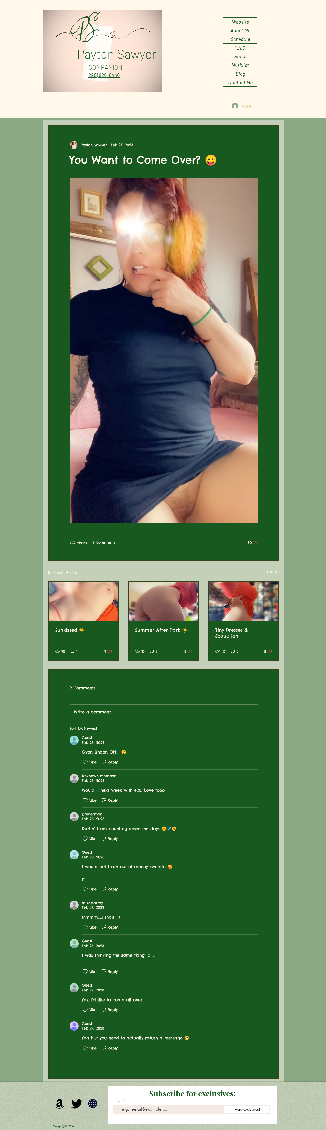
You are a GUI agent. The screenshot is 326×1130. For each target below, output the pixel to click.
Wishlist (240, 65)
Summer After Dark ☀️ (161, 630)
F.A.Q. (240, 48)
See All (273, 571)
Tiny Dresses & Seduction (231, 633)
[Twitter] (77, 1103)
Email (117, 1101)
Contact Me (240, 82)
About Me (240, 30)
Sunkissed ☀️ (70, 630)
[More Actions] (255, 740)
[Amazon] (59, 1103)
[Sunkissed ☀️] (83, 601)
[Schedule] (93, 1103)
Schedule (240, 39)
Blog (240, 73)
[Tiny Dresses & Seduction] (243, 601)
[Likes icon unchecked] (85, 762)
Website (240, 22)
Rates (240, 56)
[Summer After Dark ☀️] (163, 601)
